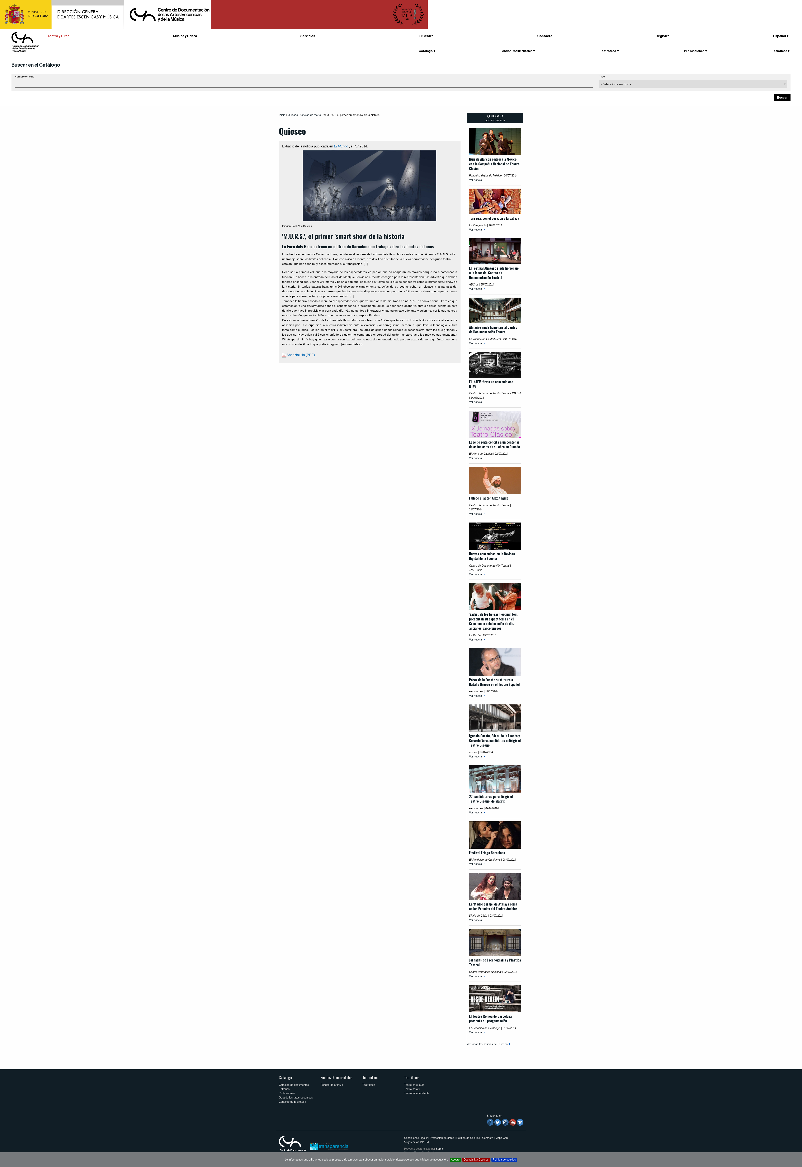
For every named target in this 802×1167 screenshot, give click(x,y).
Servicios (307, 36)
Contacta (544, 36)
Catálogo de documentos (294, 1084)
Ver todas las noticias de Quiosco (487, 1044)
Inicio (282, 115)
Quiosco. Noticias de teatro (304, 115)
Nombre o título (24, 76)
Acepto (455, 1159)
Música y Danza (185, 36)
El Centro (426, 36)
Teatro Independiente (416, 1093)
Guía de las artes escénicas (296, 1097)
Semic (440, 1148)
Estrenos (284, 1089)
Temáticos (411, 1077)
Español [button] (779, 36)
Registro (663, 36)
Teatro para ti (412, 1089)
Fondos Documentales (336, 1077)
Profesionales (287, 1093)
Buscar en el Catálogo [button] (35, 64)
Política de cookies (504, 1159)
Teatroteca (370, 1077)
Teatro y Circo (58, 36)
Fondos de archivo (332, 1084)
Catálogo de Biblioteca (292, 1101)
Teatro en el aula (414, 1084)
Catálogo (285, 1077)
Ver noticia (475, 179)
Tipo (602, 76)
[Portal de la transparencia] (329, 1146)
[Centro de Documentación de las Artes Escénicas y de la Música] (25, 42)
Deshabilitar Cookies (476, 1159)
